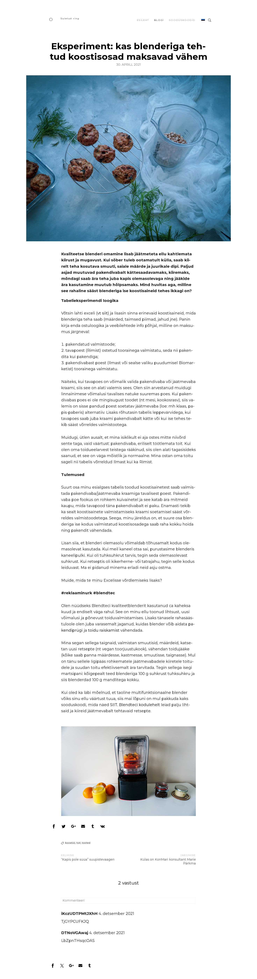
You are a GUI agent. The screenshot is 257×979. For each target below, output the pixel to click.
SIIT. (113, 704)
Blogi (159, 20)
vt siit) (103, 313)
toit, (78, 842)
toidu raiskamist (104, 630)
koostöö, (70, 842)
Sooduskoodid (182, 20)
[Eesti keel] (203, 20)
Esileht (143, 20)
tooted (86, 842)
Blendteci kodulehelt (139, 704)
